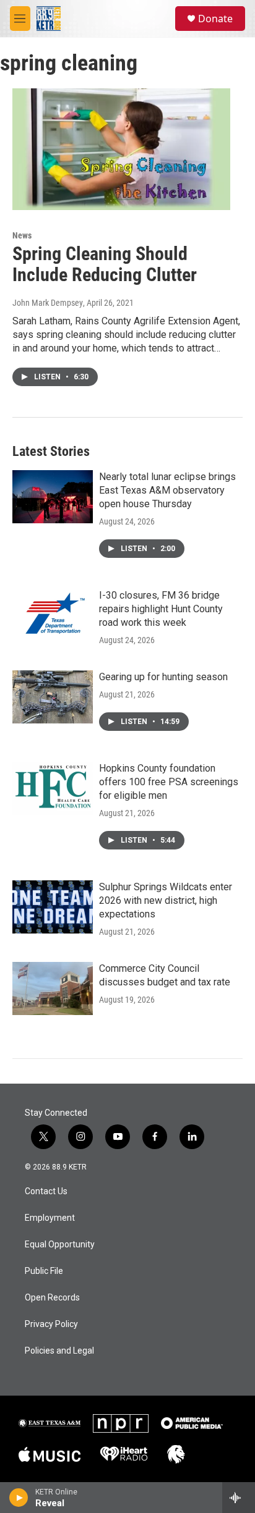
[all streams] (238, 1497)
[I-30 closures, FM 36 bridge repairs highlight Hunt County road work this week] (52, 615)
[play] (19, 1497)
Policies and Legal (59, 1350)
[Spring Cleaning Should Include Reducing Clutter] (121, 148)
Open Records (52, 1297)
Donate (215, 18)
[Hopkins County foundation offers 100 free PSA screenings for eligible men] (52, 788)
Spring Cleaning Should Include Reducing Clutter (104, 264)
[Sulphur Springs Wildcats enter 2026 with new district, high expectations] (52, 907)
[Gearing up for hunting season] (52, 696)
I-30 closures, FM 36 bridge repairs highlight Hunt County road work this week (161, 608)
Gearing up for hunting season (163, 677)
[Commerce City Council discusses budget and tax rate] (52, 988)
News (22, 235)
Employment (50, 1218)
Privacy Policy (51, 1324)
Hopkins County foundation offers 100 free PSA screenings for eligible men (168, 781)
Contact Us (46, 1191)
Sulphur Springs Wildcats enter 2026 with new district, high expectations (165, 900)
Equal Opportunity (60, 1244)
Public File (44, 1271)
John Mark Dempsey (47, 303)
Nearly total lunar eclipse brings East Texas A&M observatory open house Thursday (167, 490)
